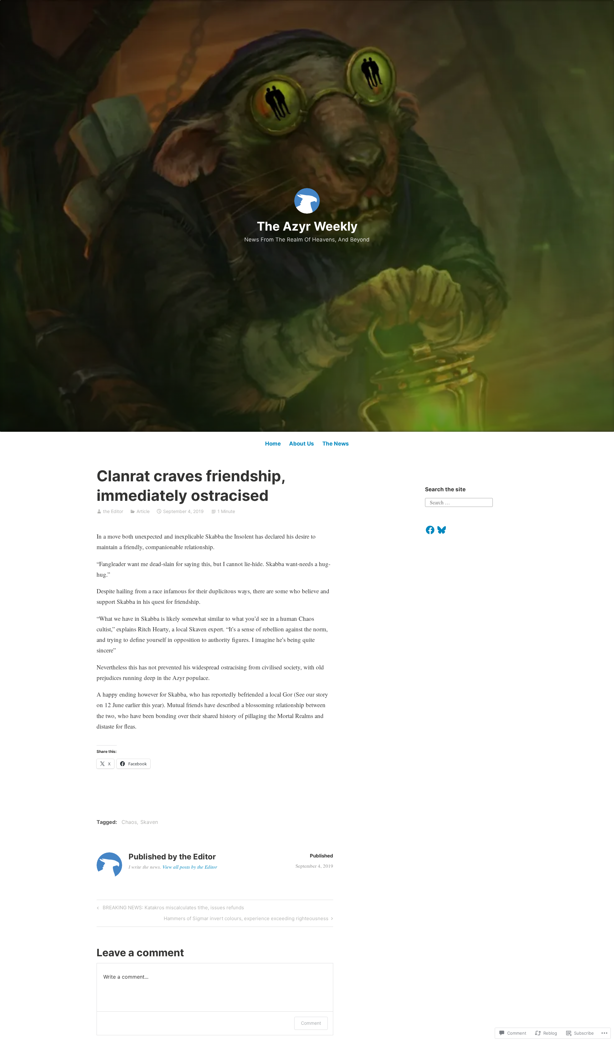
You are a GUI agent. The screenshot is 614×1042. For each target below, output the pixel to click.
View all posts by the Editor (189, 867)
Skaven (149, 822)
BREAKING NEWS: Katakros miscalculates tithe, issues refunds (169, 908)
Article (143, 511)
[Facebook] (430, 530)
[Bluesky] (442, 530)
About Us (301, 443)
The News (335, 443)
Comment (311, 1023)
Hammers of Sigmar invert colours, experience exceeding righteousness (246, 919)
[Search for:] (459, 501)
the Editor (113, 511)
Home (273, 443)
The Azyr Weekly (307, 226)
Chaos (129, 822)
